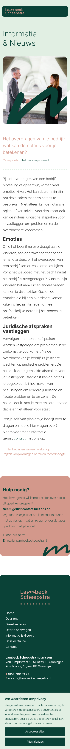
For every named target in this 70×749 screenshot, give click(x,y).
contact (20, 438)
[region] (35, 721)
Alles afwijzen (35, 741)
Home (10, 613)
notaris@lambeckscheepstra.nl (26, 540)
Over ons (12, 618)
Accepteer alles (35, 731)
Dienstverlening (16, 624)
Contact (11, 647)
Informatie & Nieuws (20, 635)
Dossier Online (16, 641)
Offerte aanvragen (18, 630)
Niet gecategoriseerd (35, 160)
